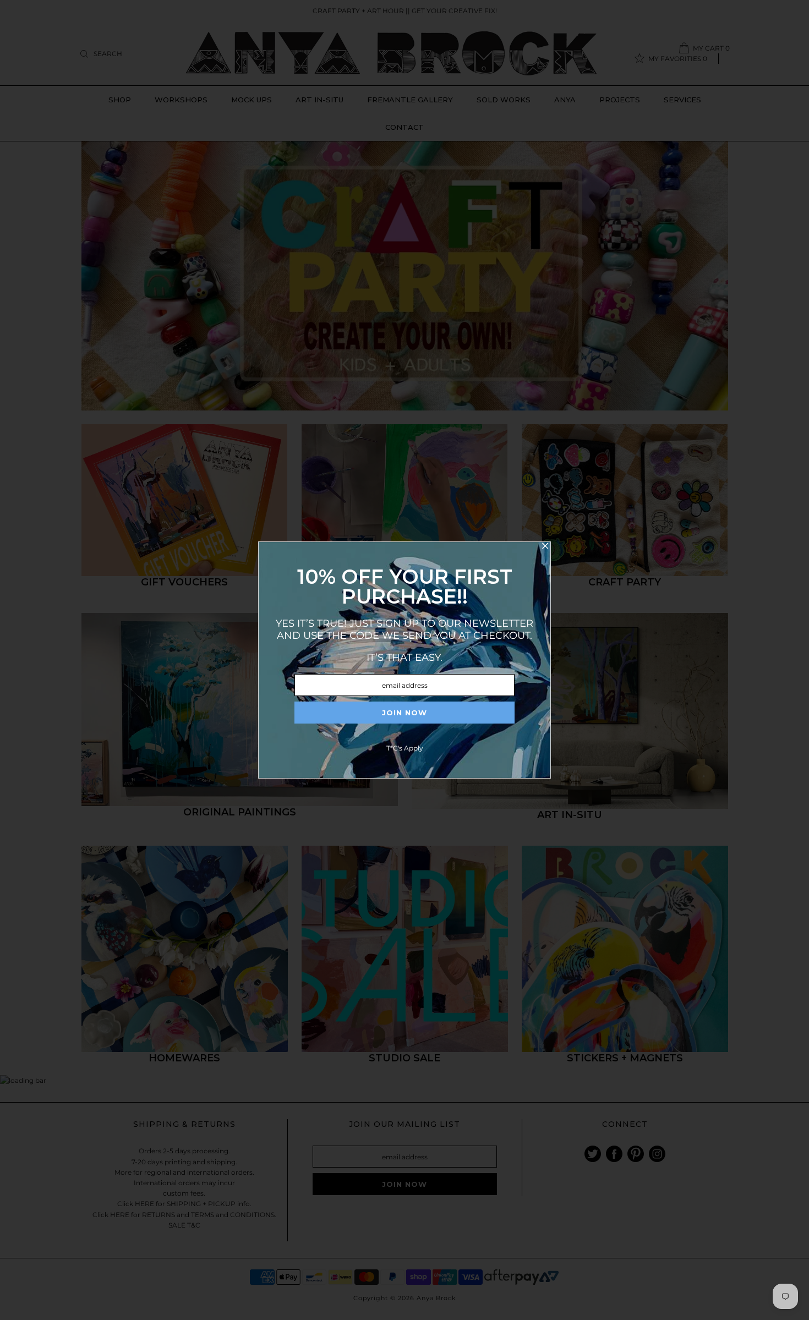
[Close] (545, 547)
